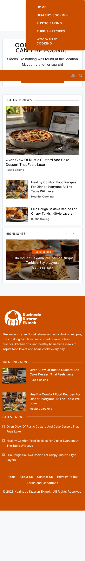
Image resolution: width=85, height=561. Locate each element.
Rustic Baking (49, 23)
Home (41, 7)
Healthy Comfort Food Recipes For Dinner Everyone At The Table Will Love (53, 186)
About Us (26, 476)
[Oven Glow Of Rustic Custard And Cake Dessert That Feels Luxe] (42, 130)
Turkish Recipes (51, 31)
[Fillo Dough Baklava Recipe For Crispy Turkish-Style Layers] (17, 214)
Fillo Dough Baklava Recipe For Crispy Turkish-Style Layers (42, 254)
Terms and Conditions (42, 483)
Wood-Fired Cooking (47, 41)
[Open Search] (81, 75)
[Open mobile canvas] (4, 75)
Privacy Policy (67, 476)
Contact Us (45, 476)
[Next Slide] (74, 234)
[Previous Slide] (66, 234)
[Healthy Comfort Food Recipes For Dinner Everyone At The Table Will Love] (17, 189)
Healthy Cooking (52, 15)
